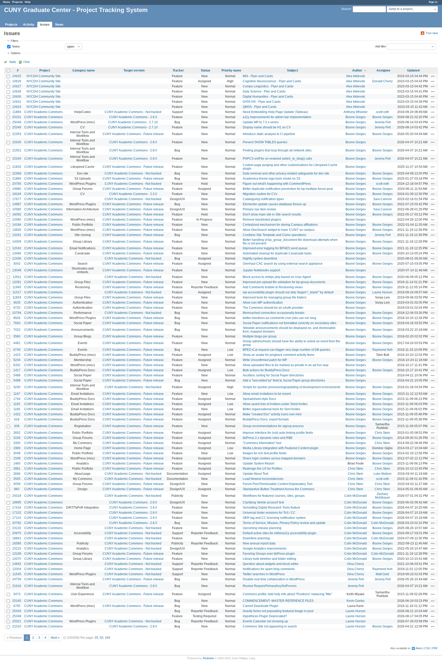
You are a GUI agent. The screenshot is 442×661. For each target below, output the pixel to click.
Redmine (208, 658)
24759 (16, 579)
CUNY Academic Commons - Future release (133, 134)
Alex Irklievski (355, 76)
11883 (17, 112)
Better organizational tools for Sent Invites (271, 409)
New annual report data (259, 543)
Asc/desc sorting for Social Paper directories (273, 375)
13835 (16, 230)
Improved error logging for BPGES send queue (275, 248)
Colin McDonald (355, 496)
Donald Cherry (382, 81)
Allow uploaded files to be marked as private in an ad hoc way (285, 365)
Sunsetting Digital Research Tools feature (271, 507)
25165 (16, 601)
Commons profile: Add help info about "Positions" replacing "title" (287, 594)
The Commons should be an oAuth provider (273, 307)
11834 (17, 297)
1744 (16, 399)
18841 (16, 538)
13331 (16, 235)
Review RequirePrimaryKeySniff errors (269, 586)
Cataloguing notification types (263, 199)
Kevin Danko (355, 601)
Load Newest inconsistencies (263, 479)
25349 (16, 127)
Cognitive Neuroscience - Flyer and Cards (272, 81)
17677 (16, 199)
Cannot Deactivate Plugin (260, 606)
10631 (16, 102)
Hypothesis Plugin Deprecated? (265, 616)
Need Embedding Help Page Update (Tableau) (275, 112)
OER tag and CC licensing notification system (274, 518)
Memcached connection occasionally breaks (273, 313)
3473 (16, 594)
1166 (16, 409)
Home (6, 2)
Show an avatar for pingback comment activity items (278, 355)
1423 (16, 355)
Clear (26, 61)
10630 (16, 96)
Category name (83, 70)
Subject (292, 70)
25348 (16, 616)
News (59, 24)
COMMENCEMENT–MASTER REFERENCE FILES (278, 601)
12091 (16, 282)
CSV (427, 648)
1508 (16, 458)
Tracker (178, 70)
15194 (16, 158)
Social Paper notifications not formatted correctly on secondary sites (289, 323)
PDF (435, 648)
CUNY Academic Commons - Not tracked (133, 112)
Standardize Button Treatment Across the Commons (278, 489)
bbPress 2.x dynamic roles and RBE (268, 438)
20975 (16, 533)
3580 (16, 336)
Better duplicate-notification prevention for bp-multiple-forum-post (288, 189)
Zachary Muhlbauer (382, 495)
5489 (16, 375)
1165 (16, 404)
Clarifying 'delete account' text (263, 502)
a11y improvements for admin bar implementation (277, 117)
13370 (16, 559)
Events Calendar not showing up (265, 621)
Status (15, 46)
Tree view (432, 33)
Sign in (433, 2)
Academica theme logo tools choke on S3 (271, 178)
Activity (28, 24)
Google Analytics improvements (264, 548)
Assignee (383, 70)
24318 (16, 496)
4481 (16, 343)
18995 (16, 502)
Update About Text (255, 474)
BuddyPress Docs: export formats (266, 419)
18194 (16, 194)
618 (16, 419)
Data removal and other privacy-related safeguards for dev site (286, 173)
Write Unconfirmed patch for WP (265, 360)
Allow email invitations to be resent (267, 394)
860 (16, 489)
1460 (16, 463)
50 (101, 637)
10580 (16, 209)
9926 (16, 318)
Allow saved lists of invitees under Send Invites (275, 404)
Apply (12, 61)
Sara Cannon (382, 199)
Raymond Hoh (382, 350)
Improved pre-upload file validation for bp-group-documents (284, 282)
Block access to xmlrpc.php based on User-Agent (277, 277)
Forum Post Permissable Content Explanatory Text (277, 484)
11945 (17, 287)
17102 (16, 512)
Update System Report (258, 463)
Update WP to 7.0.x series (261, 122)
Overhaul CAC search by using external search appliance (283, 263)
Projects (17, 2)
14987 (16, 204)
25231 (16, 117)
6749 (16, 350)
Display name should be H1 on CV (267, 127)
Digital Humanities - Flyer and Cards (268, 96)
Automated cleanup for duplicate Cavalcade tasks (277, 253)
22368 (16, 173)
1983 (16, 448)
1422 (16, 414)
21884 (16, 178)
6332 (16, 365)
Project (44, 70)
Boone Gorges (356, 117)
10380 (16, 219)
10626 (16, 81)
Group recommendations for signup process (273, 426)
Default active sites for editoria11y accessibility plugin (279, 533)
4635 (16, 302)
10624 (16, 107)
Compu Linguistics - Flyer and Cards (268, 86)
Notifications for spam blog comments (269, 569)
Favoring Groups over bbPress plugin (269, 553)
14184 (16, 224)
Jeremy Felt (382, 122)
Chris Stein (382, 433)
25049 (16, 122)
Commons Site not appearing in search (270, 626)
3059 (16, 484)
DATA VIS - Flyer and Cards (262, 102)
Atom (419, 648)
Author (357, 70)
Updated (413, 70)
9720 (16, 307)
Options (15, 53)
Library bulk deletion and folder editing (269, 559)
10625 (16, 76)
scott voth (382, 112)
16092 (16, 214)
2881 (16, 468)
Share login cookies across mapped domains (274, 458)
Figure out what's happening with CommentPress (277, 183)
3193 (16, 438)
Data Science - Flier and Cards (264, 91)
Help (27, 2)
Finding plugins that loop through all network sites (277, 150)
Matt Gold (382, 574)
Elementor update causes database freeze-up (274, 204)
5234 (16, 360)
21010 (16, 626)
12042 (16, 248)
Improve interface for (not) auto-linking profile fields (278, 433)
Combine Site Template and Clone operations (274, 235)
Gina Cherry (355, 564)
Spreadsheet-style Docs (259, 399)
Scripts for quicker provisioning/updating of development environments (291, 387)
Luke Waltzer (382, 474)
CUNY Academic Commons (43, 112)
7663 (16, 323)
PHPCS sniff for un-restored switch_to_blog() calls (277, 158)
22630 (16, 142)
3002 (16, 263)
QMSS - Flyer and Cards (260, 107)
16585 (16, 543)
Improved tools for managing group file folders (274, 297)
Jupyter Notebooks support (261, 270)
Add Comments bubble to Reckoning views (273, 287)
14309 (16, 241)
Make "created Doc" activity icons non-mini (272, 414)
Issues (45, 24)
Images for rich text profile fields (264, 453)
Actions (433, 76)
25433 (16, 611)
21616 (16, 586)
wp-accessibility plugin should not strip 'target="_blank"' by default (288, 292)
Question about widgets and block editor (271, 564)
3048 (16, 453)
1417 (16, 370)
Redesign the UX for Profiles (262, 468)
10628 (16, 91)
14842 (16, 564)
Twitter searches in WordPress (264, 574)
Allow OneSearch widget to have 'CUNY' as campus (279, 230)
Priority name (231, 70)
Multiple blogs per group (260, 336)
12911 (17, 277)
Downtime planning (256, 538)
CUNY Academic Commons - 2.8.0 (133, 117)
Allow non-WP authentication (263, 302)
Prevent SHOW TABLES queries (265, 142)
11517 (17, 292)
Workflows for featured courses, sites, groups (274, 496)
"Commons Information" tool (262, 443)
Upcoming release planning (262, 528)
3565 (16, 479)
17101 (16, 518)
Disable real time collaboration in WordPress (274, 579)
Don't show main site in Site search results (272, 214)
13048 (16, 270)
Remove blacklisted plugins (262, 219)
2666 (16, 474)
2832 (16, 433)
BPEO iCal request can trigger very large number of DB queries (286, 350)
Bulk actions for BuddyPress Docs (266, 370)
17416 (16, 507)
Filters (14, 40)
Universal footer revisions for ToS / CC (269, 512)
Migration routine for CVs (260, 194)
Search (346, 9)
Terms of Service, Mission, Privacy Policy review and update (284, 523)
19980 (16, 189)
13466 (16, 253)
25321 (16, 621)
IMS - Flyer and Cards (258, 76)
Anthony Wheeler (356, 112)
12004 (16, 569)
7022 (16, 330)
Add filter (380, 46)
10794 (16, 313)
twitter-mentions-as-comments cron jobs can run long (279, 318)
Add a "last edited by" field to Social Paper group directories (284, 380)
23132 (16, 528)
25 (96, 637)
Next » (55, 637)
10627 (16, 86)
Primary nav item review (259, 209)
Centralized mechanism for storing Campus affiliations (280, 224)
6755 (16, 606)
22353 (16, 134)
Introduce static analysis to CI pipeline (269, 134)
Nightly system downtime (260, 258)
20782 (16, 523)
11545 (17, 574)
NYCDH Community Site (44, 76)
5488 (16, 380)
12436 (16, 258)
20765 (16, 183)
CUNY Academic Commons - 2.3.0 (133, 194)
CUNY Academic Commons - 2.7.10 (133, 122)
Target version (134, 70)
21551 (16, 150)
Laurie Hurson (382, 292)
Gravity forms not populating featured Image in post (278, 611)
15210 (16, 548)
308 (16, 426)
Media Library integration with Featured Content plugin (280, 448)
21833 (16, 167)
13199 (16, 553)
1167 (16, 394)
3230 (16, 387)
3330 (16, 443)
